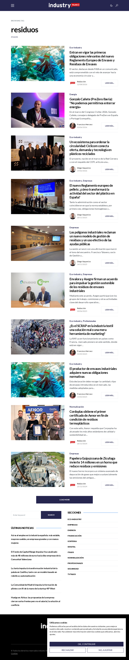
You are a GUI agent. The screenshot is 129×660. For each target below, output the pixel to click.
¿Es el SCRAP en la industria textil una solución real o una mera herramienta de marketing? (91, 329)
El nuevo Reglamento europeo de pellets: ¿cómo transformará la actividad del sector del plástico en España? (92, 191)
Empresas (87, 180)
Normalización (77, 406)
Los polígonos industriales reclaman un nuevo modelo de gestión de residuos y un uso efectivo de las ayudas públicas (93, 238)
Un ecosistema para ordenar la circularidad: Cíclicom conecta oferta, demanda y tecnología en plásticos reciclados (91, 148)
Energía (73, 94)
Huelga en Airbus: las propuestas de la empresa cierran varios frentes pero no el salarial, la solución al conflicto (35, 601)
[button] (12, 5)
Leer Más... (109, 83)
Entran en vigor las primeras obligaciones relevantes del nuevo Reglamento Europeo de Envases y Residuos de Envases (92, 58)
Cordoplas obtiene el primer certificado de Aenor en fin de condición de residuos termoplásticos (89, 417)
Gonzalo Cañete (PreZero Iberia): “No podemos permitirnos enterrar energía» (92, 103)
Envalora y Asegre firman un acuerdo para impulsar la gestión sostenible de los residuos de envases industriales (94, 285)
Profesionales (89, 321)
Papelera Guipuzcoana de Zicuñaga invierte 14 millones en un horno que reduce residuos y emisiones (93, 462)
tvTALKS (72, 574)
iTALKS (71, 552)
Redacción (81, 81)
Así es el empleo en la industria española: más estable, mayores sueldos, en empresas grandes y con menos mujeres (35, 539)
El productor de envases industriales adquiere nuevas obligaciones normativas (93, 372)
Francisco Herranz (85, 124)
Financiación (74, 536)
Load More (64, 500)
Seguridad (73, 569)
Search (51, 515)
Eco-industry (76, 47)
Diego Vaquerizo (84, 168)
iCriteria (72, 541)
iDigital (72, 547)
